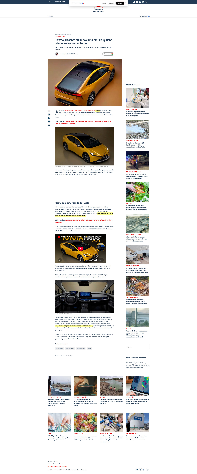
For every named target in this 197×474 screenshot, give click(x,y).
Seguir (120, 3)
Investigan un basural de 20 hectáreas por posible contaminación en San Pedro (135, 145)
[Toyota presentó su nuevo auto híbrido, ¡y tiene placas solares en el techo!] (98, 9)
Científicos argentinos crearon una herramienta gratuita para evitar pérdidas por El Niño (137, 401)
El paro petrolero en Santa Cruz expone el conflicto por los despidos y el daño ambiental (136, 438)
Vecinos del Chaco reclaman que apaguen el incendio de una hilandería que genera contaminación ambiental (137, 334)
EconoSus (64, 54)
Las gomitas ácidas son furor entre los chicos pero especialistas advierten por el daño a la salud (85, 438)
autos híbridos (59, 348)
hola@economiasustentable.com (57, 467)
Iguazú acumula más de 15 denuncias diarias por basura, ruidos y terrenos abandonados (136, 302)
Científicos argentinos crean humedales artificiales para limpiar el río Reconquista (137, 114)
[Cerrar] (126, 2)
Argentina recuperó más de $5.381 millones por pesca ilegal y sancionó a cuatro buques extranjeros (59, 402)
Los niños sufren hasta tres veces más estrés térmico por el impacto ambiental (111, 401)
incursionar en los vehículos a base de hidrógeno (80, 111)
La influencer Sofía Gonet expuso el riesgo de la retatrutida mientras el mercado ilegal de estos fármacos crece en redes (111, 439)
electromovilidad (70, 348)
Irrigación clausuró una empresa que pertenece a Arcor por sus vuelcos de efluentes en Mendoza (137, 270)
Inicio (50, 2)
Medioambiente (60, 2)
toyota (89, 348)
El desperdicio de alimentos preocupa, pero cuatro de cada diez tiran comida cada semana (136, 208)
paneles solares (81, 348)
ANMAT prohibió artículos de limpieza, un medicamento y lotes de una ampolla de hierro (58, 438)
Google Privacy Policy (70, 469)
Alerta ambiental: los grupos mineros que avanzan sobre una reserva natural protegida (136, 239)
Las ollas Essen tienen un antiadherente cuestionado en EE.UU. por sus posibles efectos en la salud (85, 402)
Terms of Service (80, 469)
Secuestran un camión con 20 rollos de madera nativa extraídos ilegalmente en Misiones (137, 176)
